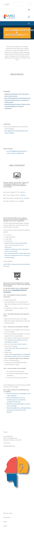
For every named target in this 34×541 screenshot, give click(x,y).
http (9, 340)
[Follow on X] (8, 450)
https (19, 344)
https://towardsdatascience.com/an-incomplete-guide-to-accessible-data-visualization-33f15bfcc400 (16, 400)
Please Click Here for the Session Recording (16, 243)
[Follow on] (17, 508)
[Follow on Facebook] (4, 450)
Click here (22, 192)
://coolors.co (24, 344)
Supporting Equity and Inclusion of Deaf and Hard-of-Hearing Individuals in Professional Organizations (17, 106)
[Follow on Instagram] (11, 450)
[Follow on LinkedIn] (14, 508)
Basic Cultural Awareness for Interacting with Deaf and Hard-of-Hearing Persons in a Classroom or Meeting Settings (17, 100)
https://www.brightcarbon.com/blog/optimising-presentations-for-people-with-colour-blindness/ (19, 410)
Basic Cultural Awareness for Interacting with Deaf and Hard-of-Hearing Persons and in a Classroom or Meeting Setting (17, 255)
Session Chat (8, 247)
